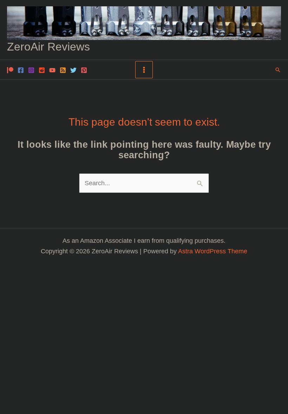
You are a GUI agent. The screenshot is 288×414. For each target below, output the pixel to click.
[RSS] (63, 70)
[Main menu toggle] (143, 69)
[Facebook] (21, 70)
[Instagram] (31, 70)
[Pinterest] (84, 70)
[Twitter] (73, 70)
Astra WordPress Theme (212, 251)
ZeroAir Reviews (48, 46)
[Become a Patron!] (10, 70)
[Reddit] (42, 70)
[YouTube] (52, 70)
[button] (278, 70)
